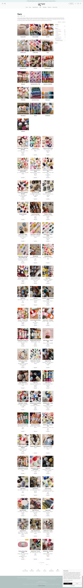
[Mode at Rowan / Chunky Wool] (48, 333)
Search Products (25, 570)
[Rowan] (35, 108)
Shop (30, 7)
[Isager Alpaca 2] (48, 376)
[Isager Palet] (22, 291)
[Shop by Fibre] (23, 30)
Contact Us (49, 7)
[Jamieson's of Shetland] (48, 77)
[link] (72, 585)
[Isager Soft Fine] (48, 354)
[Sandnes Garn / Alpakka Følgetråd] (22, 439)
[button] (41, 4)
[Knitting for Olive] (23, 61)
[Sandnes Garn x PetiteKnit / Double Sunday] (22, 163)
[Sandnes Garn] (23, 45)
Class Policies (31, 584)
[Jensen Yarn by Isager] (35, 207)
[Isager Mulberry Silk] (35, 185)
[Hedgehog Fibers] (48, 61)
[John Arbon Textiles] (35, 93)
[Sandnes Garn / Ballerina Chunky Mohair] (35, 461)
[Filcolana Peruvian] (48, 249)
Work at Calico (55, 7)
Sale (40, 7)
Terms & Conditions (26, 584)
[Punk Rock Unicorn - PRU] (35, 77)
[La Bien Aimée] (35, 45)
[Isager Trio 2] (35, 376)
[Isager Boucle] (22, 481)
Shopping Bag (51, 570)
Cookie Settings (53, 584)
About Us (48, 584)
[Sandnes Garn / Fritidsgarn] (48, 313)
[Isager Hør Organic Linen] (35, 271)
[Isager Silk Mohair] (22, 503)
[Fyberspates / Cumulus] (22, 396)
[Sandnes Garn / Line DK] (35, 544)
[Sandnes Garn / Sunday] (48, 524)
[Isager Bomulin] (48, 185)
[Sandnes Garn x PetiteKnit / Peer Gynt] (22, 185)
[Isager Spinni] (48, 271)
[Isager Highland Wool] (22, 376)
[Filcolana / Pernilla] (48, 207)
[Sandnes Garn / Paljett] (22, 227)
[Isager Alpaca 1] (35, 481)
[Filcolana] (35, 61)
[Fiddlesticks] (23, 93)
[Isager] (48, 45)
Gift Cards (57, 570)
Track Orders (38, 570)
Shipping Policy (36, 584)
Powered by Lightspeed (41, 585)
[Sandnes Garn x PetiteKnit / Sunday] (35, 163)
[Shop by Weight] (35, 30)
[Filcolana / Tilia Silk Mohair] (22, 313)
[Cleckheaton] (48, 108)
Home (27, 7)
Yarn (24, 16)
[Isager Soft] (35, 291)
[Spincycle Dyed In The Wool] (22, 418)
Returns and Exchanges (43, 584)
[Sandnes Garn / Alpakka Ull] (35, 439)
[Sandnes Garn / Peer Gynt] (35, 354)
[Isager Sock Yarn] (48, 481)
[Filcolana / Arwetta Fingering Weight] (48, 291)
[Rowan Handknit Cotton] (48, 439)
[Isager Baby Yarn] (22, 524)
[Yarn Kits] (48, 30)
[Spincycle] (23, 77)
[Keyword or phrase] (55, 40)
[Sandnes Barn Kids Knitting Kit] (35, 313)
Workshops (44, 7)
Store (21, 16)
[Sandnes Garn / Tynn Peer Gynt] (48, 544)
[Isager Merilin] (48, 461)
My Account (32, 570)
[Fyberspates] (48, 93)
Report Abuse (58, 584)
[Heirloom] (23, 124)
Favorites (44, 570)
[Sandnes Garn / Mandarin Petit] (48, 418)
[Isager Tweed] (48, 503)
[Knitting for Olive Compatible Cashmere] (35, 396)
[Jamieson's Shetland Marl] (48, 141)
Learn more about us (66, 581)
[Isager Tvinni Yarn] (35, 503)
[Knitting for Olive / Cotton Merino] (48, 396)
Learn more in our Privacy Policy (68, 580)
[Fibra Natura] (23, 108)
